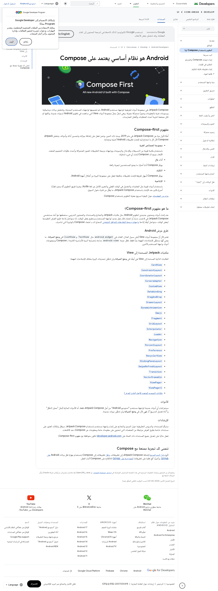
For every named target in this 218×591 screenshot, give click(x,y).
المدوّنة (172, 554)
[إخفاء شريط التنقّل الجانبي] (182, 586)
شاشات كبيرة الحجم (109, 527)
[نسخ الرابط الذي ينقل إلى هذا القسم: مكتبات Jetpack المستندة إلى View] (124, 253)
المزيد (119, 3)
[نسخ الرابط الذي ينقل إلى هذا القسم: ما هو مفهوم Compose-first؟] (122, 209)
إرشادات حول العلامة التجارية (142, 584)
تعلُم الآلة (142, 532)
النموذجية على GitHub (123, 458)
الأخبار (172, 549)
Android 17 (82, 527)
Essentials (181, 3)
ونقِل (108, 454)
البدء (11, 41)
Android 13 (82, 546)
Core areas (191, 12)
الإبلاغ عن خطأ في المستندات (18, 532)
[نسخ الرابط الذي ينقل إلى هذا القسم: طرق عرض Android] (142, 231)
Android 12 (82, 551)
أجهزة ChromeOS (108, 536)
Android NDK (52, 546)
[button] (200, 40)
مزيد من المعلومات (160, 196)
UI (178, 12)
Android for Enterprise (164, 535)
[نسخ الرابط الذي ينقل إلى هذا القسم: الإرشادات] (155, 420)
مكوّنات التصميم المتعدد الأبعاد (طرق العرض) (143, 393)
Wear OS (112, 532)
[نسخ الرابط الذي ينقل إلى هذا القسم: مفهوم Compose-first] (131, 130)
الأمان (172, 539)
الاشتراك (34, 583)
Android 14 (82, 541)
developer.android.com (109, 435)
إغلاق (25, 41)
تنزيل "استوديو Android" (48, 541)
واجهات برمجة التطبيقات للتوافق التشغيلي (120, 222)
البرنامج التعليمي (192, 19)
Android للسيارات (109, 541)
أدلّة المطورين (53, 532)
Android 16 (82, 532)
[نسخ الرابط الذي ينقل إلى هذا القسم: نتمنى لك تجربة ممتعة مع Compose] (114, 449)
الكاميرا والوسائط (139, 541)
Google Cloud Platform (89, 570)
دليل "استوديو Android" (48, 527)
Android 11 (82, 555)
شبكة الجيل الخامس (138, 551)
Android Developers (159, 47)
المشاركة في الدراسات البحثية (18, 541)
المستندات (161, 19)
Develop (209, 12)
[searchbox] (198, 28)
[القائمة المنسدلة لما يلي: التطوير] (129, 3)
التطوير (136, 3)
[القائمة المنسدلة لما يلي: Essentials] (172, 3)
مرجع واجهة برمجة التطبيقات (47, 536)
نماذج (175, 19)
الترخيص (160, 584)
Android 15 (82, 536)
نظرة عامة (210, 19)
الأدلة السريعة (144, 19)
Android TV (111, 546)
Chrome (124, 570)
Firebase (110, 570)
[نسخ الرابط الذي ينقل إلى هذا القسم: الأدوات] (158, 402)
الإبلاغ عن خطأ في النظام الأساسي (16, 527)
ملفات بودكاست (169, 558)
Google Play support (19, 536)
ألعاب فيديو (141, 527)
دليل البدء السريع (157, 454)
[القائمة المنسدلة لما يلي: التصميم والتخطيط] (146, 3)
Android (171, 530)
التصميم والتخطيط (157, 3)
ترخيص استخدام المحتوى (102, 472)
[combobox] (85, 3)
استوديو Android (28, 3)
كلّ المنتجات (67, 570)
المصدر (172, 544)
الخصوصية (141, 546)
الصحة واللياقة (140, 536)
